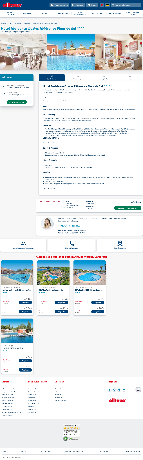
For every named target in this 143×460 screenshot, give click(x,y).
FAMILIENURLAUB (115, 14)
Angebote (130, 79)
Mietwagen (32, 412)
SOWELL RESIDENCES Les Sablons (88, 290)
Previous (47, 52)
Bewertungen (77, 79)
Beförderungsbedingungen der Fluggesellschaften (12, 413)
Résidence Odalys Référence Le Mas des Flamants (17, 290)
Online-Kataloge (7, 403)
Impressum (23, 451)
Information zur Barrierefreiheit (74, 451)
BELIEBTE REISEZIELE (10, 13)
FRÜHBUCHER (63, 14)
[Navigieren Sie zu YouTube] (124, 389)
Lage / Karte (104, 79)
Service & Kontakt (7, 400)
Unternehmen (59, 389)
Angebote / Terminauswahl (127, 208)
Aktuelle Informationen (9, 389)
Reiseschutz (32, 406)
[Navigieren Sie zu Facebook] (109, 389)
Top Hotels (31, 392)
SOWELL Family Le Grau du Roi (51, 290)
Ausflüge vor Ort (33, 403)
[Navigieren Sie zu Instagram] (114, 389)
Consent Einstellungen (132, 451)
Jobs (56, 392)
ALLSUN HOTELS (97, 14)
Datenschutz (45, 451)
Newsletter (58, 395)
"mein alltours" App (8, 397)
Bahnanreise (32, 409)
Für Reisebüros (7, 409)
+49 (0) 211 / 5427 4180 (69, 225)
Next (138, 52)
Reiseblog (31, 397)
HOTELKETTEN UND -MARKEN (132, 13)
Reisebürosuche (7, 406)
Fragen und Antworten (9, 392)
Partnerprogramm (60, 400)
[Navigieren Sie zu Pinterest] (119, 389)
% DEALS (45, 14)
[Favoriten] (102, 5)
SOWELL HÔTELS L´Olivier (13, 348)
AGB (4, 451)
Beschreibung (51, 79)
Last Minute (32, 395)
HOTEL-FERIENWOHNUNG (80, 13)
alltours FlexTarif (7, 395)
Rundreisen (32, 400)
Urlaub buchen (33, 389)
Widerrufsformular (105, 451)
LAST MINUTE (27, 14)
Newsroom (58, 397)
